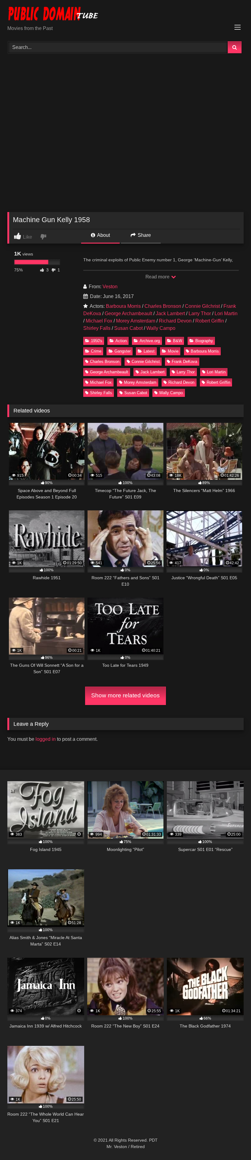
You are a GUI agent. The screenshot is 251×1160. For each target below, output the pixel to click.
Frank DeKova (184, 361)
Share (144, 235)
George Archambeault (128, 313)
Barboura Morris (123, 306)
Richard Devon (175, 320)
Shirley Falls (97, 328)
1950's (96, 340)
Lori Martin (226, 313)
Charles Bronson (162, 306)
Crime (96, 351)
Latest (149, 351)
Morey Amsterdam (135, 320)
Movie (173, 351)
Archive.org (150, 340)
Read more (157, 276)
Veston (110, 286)
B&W (177, 340)
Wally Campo (160, 328)
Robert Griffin (209, 320)
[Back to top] (232, 1142)
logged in (46, 739)
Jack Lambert (170, 313)
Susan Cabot (128, 328)
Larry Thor (200, 313)
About (103, 235)
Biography (204, 340)
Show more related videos (125, 695)
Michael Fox (99, 320)
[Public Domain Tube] (125, 15)
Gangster (122, 351)
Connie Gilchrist (202, 306)
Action (121, 340)
